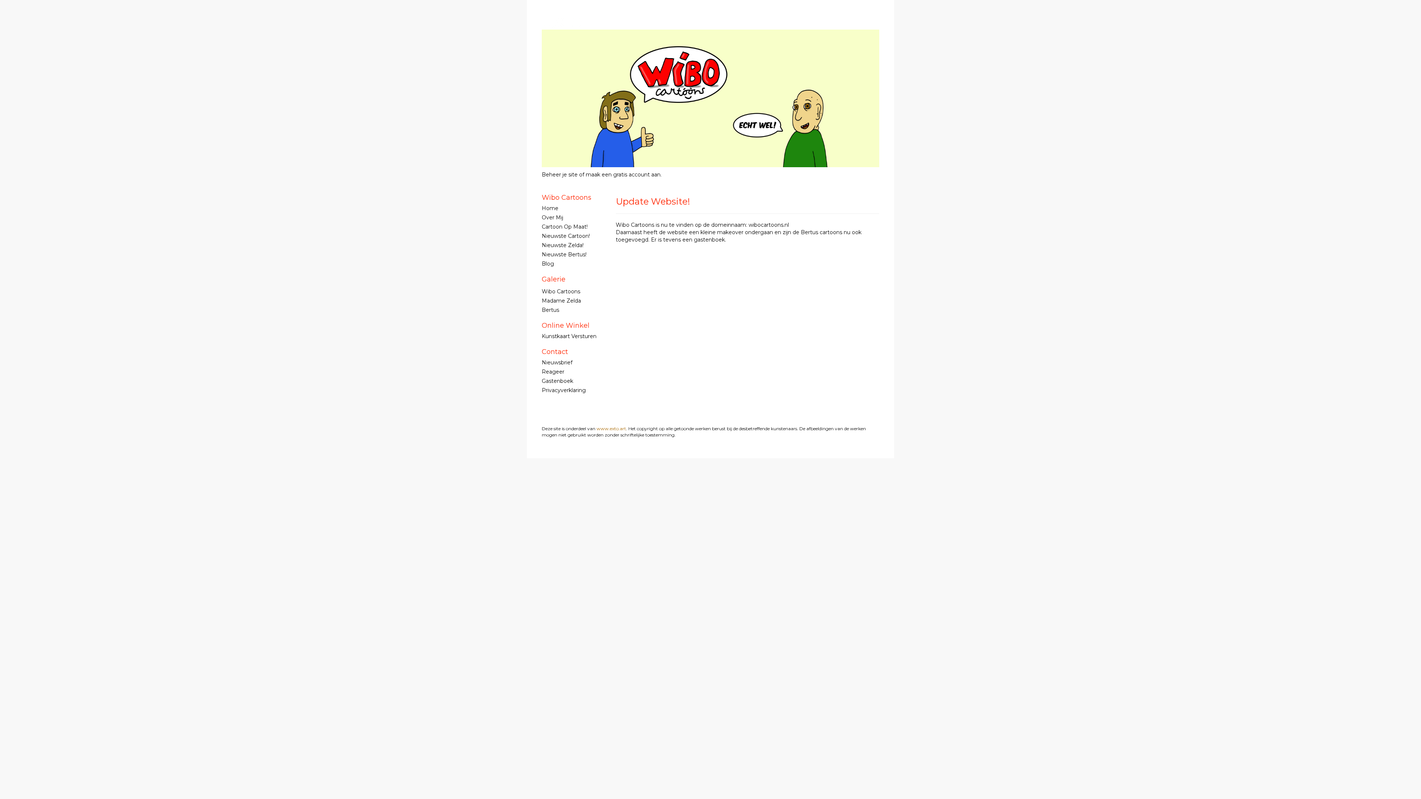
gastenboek (557, 381)
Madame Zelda (561, 300)
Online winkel (565, 325)
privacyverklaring (564, 390)
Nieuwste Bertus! (564, 254)
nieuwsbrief (557, 362)
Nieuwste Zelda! (563, 245)
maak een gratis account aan (623, 174)
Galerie (553, 279)
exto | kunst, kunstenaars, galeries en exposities (563, 22)
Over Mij (552, 217)
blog (548, 263)
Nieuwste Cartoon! (566, 236)
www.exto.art (611, 428)
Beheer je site (560, 174)
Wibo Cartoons (687, 22)
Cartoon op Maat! (565, 226)
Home (550, 208)
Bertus (550, 310)
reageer (553, 371)
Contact (555, 352)
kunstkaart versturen (569, 336)
